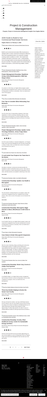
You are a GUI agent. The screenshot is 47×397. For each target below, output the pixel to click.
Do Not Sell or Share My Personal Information (10, 394)
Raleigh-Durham (30, 380)
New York (29, 378)
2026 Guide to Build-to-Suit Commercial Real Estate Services (15, 39)
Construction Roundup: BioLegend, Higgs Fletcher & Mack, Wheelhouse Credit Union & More (16, 209)
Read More (4, 66)
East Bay (28, 373)
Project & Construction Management (17, 105)
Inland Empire (30, 375)
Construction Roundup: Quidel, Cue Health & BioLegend (16, 181)
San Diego (29, 384)
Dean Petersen (4, 184)
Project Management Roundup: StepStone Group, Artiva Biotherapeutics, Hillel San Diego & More (15, 76)
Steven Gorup (10, 325)
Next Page (27, 347)
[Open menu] (44, 5)
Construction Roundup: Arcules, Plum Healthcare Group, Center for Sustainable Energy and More (15, 321)
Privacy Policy (39, 392)
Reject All (41, 394)
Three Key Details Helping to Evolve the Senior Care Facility (14, 291)
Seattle (28, 386)
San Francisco (30, 385)
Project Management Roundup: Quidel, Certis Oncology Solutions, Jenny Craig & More (16, 131)
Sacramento (29, 381)
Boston (28, 366)
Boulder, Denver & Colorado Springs (30, 368)
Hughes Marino (6, 42)
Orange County (30, 379)
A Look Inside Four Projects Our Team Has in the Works (16, 156)
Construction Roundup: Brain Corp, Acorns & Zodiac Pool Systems (16, 265)
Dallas (28, 372)
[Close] (45, 390)
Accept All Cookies (33, 394)
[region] (23, 392)
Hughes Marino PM (5, 105)
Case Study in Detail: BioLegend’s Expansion (16, 235)
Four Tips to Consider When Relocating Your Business (16, 102)
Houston (28, 374)
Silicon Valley (30, 387)
